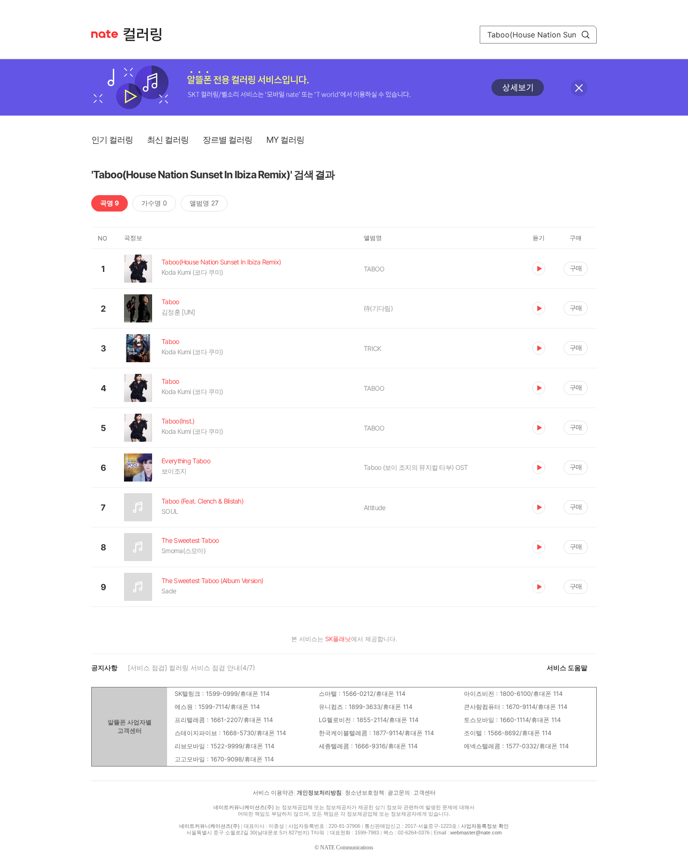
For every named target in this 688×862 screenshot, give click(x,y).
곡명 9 (109, 203)
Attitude (374, 507)
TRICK (372, 348)
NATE (104, 34)
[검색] (585, 35)
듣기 (538, 268)
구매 (576, 268)
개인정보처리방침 (319, 792)
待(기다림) (378, 308)
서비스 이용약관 (273, 792)
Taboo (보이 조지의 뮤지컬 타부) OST (416, 467)
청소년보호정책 (364, 792)
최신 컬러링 (168, 140)
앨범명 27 (204, 203)
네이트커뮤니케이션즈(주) (243, 807)
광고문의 (399, 792)
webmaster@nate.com (476, 832)
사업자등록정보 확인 (485, 826)
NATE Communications (346, 847)
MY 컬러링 (285, 140)
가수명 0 (154, 203)
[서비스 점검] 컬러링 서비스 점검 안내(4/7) (191, 668)
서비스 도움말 (567, 668)
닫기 (579, 88)
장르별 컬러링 (227, 140)
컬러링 (147, 34)
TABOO (374, 269)
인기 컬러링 (112, 140)
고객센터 (424, 792)
